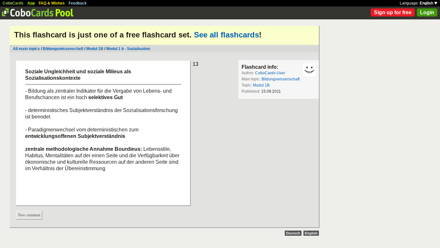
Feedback (78, 3)
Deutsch (293, 233)
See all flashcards (226, 34)
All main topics (26, 48)
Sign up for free (393, 12)
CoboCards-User (270, 73)
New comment (29, 215)
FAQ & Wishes (52, 3)
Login (427, 12)
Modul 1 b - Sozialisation (128, 48)
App (31, 3)
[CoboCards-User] (309, 69)
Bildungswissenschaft (63, 48)
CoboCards (13, 3)
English (427, 3)
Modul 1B (94, 48)
